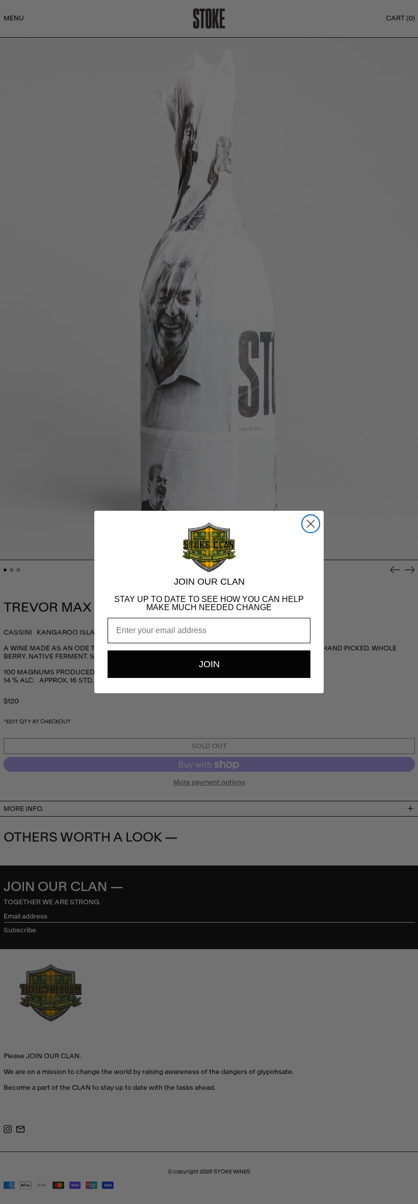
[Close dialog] (311, 524)
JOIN (209, 664)
